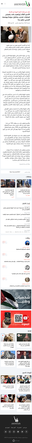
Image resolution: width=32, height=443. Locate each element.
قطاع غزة (28, 195)
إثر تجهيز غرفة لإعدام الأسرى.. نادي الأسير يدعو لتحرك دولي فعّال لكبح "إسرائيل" (8, 192)
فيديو (29, 330)
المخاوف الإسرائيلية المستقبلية (23, 249)
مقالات (27, 238)
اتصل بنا (19, 427)
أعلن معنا (13, 427)
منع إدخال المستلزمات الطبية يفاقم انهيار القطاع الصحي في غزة (24, 191)
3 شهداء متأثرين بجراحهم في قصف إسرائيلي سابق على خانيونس (18, 216)
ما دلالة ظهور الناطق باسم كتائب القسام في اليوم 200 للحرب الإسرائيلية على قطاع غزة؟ (24, 363)
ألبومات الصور (26, 372)
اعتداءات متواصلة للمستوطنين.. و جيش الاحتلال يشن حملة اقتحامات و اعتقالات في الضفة (17, 222)
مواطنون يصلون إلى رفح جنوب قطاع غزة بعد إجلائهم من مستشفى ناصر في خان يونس (24, 407)
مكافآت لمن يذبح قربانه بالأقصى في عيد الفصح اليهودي (8, 345)
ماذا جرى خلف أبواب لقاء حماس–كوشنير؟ (21, 273)
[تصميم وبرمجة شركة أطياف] (16, 440)
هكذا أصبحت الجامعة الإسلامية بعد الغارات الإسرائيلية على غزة (9, 362)
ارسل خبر (7, 427)
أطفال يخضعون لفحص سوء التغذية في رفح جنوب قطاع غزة (8, 406)
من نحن (25, 427)
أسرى (13, 197)
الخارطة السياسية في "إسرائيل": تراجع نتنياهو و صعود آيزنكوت (16, 210)
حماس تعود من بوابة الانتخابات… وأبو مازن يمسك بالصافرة (17, 261)
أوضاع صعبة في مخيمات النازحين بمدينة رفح (8, 386)
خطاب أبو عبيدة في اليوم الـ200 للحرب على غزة (24, 344)
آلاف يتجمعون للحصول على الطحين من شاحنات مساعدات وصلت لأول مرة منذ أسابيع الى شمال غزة (24, 388)
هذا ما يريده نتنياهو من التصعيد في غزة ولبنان (20, 286)
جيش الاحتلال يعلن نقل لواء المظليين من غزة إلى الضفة (18, 228)
